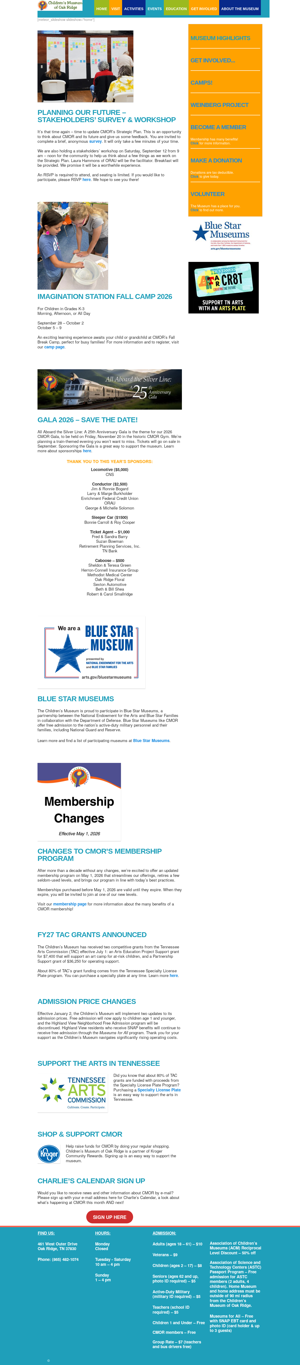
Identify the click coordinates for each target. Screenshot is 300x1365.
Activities (133, 9)
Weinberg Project (219, 105)
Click (195, 143)
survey (95, 141)
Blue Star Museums (151, 740)
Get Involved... (213, 60)
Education (176, 9)
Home (101, 9)
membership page (69, 904)
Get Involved (204, 9)
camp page (54, 347)
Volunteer (208, 194)
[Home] (60, 5)
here (86, 179)
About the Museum (240, 9)
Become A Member (218, 127)
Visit (115, 9)
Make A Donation (216, 160)
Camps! (201, 82)
